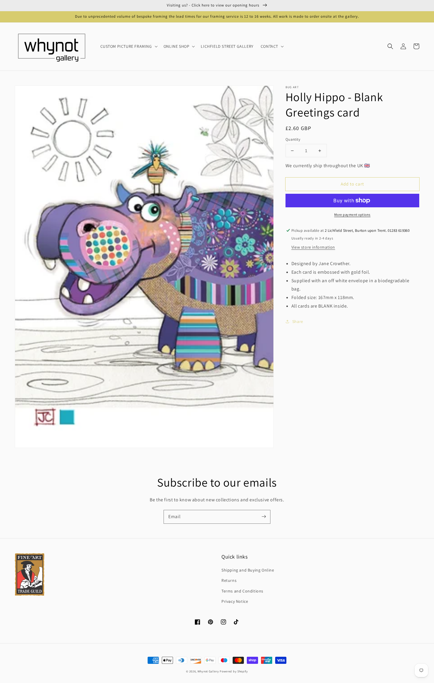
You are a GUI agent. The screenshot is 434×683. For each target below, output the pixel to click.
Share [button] (297, 321)
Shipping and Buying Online (247, 570)
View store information (313, 247)
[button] (390, 46)
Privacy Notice (234, 601)
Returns (228, 580)
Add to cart (352, 184)
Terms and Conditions (242, 591)
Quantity (292, 139)
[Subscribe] (263, 516)
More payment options (352, 214)
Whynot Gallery (208, 671)
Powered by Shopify (234, 671)
